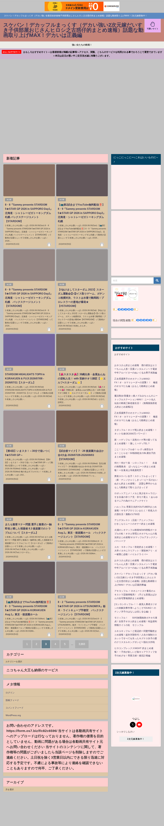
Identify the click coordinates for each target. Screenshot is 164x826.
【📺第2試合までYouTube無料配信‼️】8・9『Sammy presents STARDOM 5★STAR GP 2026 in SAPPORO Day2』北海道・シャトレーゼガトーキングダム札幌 (82, 212)
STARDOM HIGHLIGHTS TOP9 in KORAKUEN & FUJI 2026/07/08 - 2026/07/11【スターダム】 (25, 378)
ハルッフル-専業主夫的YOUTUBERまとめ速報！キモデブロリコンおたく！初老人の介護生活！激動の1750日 (135, 510)
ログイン (10, 693)
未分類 (9, 199)
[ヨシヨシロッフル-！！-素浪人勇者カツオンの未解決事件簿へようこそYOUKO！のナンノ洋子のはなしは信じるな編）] (135, 608)
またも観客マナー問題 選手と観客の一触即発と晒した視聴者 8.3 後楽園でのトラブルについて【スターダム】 (28, 528)
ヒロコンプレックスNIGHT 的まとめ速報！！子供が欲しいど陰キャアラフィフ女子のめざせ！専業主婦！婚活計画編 (135, 652)
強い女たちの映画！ (82, 45)
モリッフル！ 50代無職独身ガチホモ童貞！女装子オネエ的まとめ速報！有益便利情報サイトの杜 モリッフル (135, 621)
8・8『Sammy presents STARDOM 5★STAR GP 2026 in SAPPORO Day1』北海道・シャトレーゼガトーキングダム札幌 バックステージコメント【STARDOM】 (29, 212)
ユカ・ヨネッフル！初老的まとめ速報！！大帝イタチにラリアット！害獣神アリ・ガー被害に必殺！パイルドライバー (135, 550)
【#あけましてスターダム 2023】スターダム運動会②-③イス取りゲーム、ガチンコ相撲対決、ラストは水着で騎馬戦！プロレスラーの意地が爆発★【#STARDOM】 (81, 297)
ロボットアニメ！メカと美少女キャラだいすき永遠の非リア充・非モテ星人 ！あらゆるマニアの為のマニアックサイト (136, 497)
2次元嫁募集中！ (135, 739)
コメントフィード (15, 708)
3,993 (82, 644)
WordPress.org (13, 715)
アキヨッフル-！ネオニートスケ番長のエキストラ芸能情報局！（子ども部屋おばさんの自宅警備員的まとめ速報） (135, 594)
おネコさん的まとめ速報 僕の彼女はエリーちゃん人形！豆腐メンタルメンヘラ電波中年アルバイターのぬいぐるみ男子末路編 (135, 369)
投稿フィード (12, 700)
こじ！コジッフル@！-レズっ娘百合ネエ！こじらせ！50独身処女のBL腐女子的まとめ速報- (135, 453)
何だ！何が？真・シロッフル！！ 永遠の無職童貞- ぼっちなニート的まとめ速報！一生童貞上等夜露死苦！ (135, 466)
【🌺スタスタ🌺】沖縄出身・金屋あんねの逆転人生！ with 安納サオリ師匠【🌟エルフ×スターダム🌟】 (82, 378)
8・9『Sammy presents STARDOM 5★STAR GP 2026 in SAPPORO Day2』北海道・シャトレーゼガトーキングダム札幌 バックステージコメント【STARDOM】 (29, 297)
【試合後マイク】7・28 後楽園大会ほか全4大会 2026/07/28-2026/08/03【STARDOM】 (81, 455)
